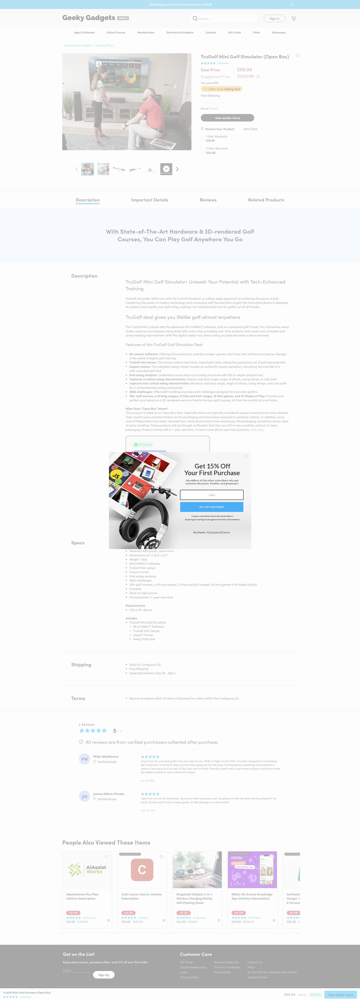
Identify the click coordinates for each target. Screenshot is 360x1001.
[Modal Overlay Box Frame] (180, 500)
